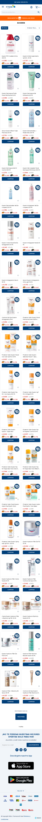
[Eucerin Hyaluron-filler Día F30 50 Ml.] (10, 641)
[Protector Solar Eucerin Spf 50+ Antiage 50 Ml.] (31, 380)
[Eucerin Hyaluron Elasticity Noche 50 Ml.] (31, 604)
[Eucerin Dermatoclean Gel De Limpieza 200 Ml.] (10, 193)
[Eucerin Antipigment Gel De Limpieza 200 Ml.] (31, 193)
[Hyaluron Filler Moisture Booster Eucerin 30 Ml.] (31, 641)
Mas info (21, 790)
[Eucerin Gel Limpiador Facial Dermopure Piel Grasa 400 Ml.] (31, 156)
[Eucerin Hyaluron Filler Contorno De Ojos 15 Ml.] (31, 567)
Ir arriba (21, 726)
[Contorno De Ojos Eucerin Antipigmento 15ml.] (10, 305)
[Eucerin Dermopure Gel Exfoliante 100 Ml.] (31, 81)
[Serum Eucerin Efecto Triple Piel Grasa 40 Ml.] (10, 118)
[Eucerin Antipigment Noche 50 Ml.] (31, 230)
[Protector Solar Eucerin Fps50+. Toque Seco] (10, 417)
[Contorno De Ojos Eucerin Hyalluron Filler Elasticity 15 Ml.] (31, 679)
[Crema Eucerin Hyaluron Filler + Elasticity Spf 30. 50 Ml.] (10, 604)
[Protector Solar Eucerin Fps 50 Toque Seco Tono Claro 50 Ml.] (10, 455)
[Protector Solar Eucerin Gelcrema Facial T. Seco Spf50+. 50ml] (31, 343)
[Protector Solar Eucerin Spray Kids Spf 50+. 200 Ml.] (10, 529)
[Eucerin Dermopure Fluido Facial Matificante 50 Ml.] (10, 81)
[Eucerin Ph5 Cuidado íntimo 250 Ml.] (10, 44)
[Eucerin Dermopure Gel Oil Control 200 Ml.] (10, 156)
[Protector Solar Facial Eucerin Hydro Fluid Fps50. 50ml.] (10, 492)
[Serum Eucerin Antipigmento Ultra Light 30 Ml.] (31, 268)
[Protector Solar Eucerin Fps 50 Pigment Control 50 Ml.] (31, 417)
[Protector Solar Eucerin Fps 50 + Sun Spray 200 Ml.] (10, 380)
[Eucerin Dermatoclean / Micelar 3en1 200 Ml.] (31, 118)
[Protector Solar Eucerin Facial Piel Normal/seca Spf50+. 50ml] (31, 305)
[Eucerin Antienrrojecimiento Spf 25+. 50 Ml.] (31, 44)
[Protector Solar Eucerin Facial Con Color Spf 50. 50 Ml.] (10, 343)
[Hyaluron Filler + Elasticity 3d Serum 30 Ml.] (10, 679)
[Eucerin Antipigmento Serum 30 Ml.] (10, 268)
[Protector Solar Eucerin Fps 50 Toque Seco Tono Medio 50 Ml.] (31, 455)
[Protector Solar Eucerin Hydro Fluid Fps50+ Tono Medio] (31, 492)
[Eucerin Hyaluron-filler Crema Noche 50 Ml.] (10, 567)
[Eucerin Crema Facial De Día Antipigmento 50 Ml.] (10, 230)
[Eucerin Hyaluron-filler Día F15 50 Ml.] (31, 529)
